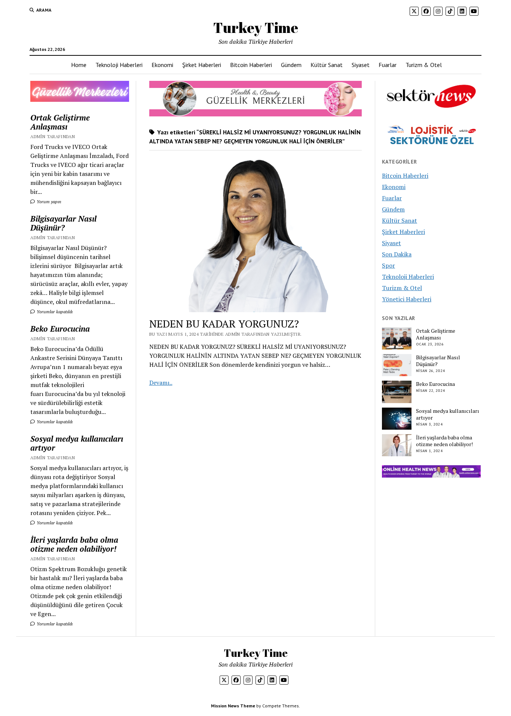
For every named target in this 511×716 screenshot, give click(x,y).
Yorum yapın (48, 201)
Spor (388, 265)
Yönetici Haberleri (406, 299)
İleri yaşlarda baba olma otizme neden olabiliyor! (74, 544)
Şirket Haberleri (201, 64)
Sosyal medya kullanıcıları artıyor (76, 443)
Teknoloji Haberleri (119, 64)
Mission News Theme (233, 706)
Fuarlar (388, 64)
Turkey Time (255, 27)
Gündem (291, 64)
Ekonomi (162, 64)
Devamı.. (160, 382)
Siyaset (361, 64)
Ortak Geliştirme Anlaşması (60, 122)
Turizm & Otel (424, 64)
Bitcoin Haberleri (251, 64)
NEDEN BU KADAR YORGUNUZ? (224, 323)
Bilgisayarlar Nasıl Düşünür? (63, 223)
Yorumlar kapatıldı (54, 311)
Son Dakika (396, 254)
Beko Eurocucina (60, 328)
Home (78, 64)
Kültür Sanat (326, 64)
